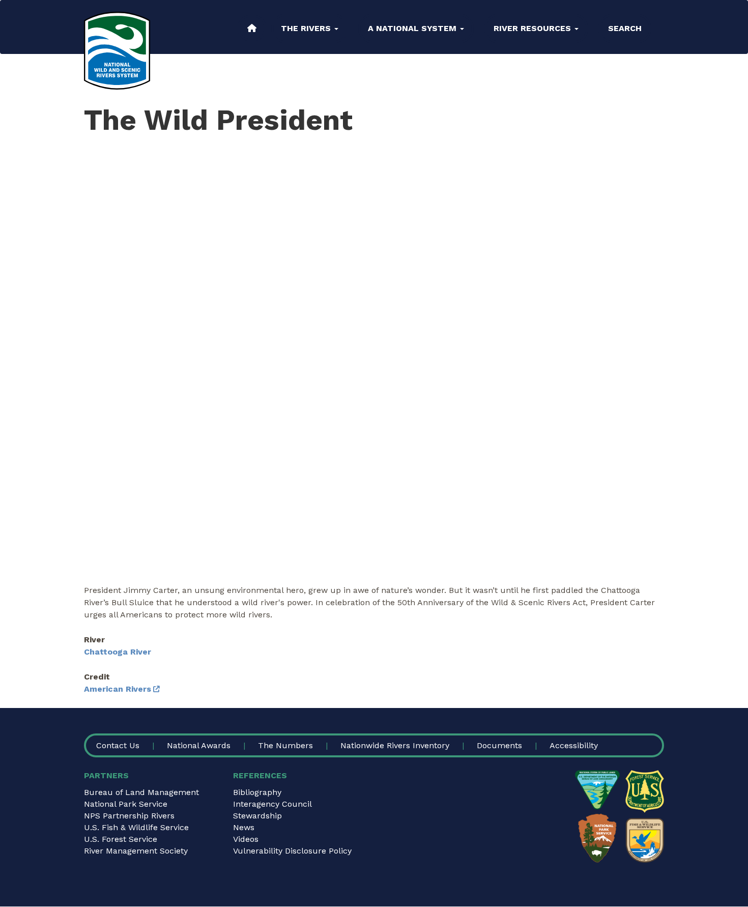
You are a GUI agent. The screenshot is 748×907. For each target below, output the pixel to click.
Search (625, 28)
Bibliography (257, 792)
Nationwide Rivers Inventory (394, 745)
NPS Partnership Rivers (129, 815)
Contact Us (117, 745)
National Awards (199, 745)
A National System (413, 28)
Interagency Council (272, 804)
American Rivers (117, 689)
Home (252, 28)
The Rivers (307, 28)
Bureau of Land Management (141, 792)
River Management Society (136, 851)
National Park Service (125, 804)
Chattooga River (117, 652)
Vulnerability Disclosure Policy (292, 851)
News (243, 827)
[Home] (117, 51)
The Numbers (285, 745)
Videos (245, 839)
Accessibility (574, 745)
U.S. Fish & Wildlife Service (136, 827)
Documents (499, 745)
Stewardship (257, 815)
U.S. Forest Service (120, 839)
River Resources (533, 28)
